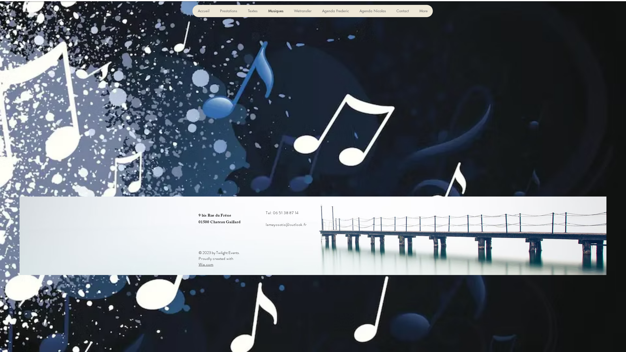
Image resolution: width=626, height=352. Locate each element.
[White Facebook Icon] (375, 213)
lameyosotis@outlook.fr (286, 224)
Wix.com (206, 264)
